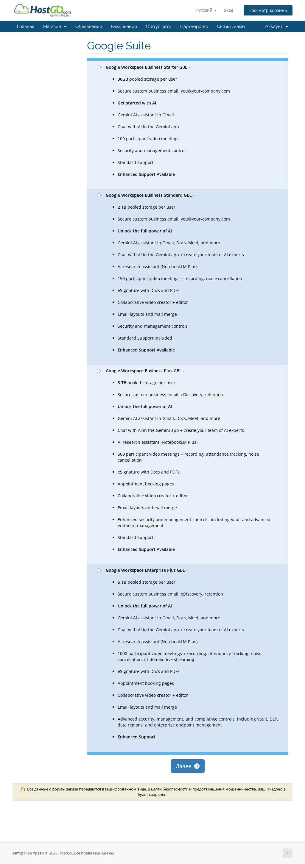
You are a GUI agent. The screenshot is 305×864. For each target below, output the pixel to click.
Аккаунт (275, 26)
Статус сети (158, 26)
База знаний (124, 26)
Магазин (53, 26)
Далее (185, 766)
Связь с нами (231, 26)
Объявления (88, 26)
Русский (205, 10)
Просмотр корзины (268, 10)
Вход (228, 10)
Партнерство (194, 26)
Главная (25, 26)
